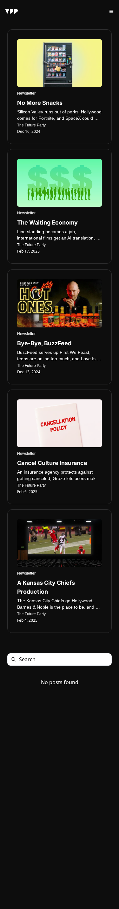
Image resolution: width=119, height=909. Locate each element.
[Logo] (11, 11)
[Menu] (111, 11)
